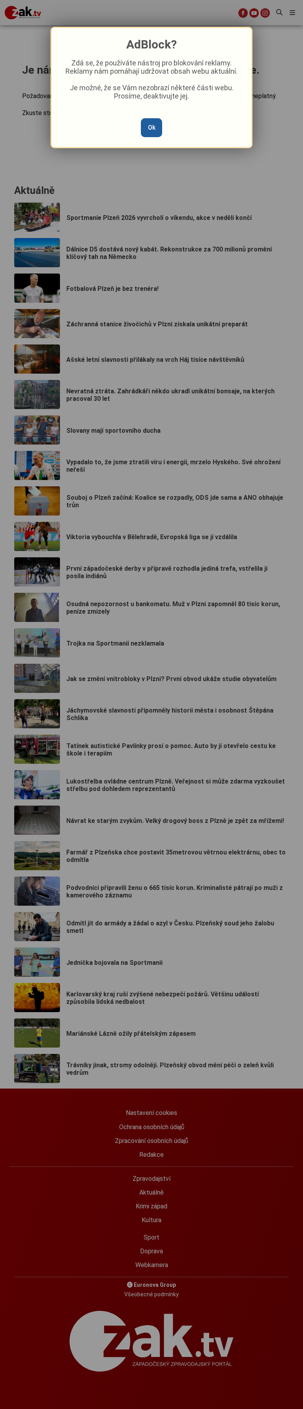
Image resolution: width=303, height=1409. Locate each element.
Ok (151, 127)
